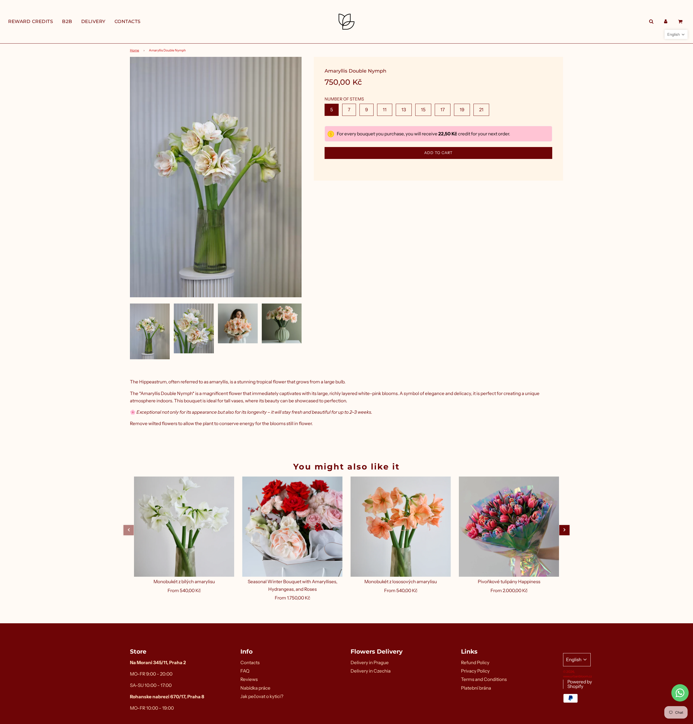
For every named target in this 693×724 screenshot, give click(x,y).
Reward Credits (30, 21)
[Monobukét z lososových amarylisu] (401, 527)
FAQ (244, 671)
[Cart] (681, 21)
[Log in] (665, 21)
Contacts (128, 21)
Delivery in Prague (370, 662)
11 (385, 109)
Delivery (93, 21)
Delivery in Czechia (371, 671)
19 (462, 109)
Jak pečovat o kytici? (261, 696)
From (184, 590)
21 (481, 109)
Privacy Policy (475, 671)
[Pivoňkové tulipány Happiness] (509, 527)
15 (423, 109)
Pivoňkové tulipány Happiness (509, 581)
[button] (128, 530)
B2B (67, 21)
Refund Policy (475, 662)
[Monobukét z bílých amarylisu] (184, 527)
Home (134, 50)
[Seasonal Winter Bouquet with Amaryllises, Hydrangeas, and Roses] (292, 527)
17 (442, 109)
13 (403, 109)
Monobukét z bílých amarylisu (184, 581)
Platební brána (476, 688)
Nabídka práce (255, 688)
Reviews (249, 679)
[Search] (651, 21)
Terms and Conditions (484, 679)
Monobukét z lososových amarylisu (400, 581)
